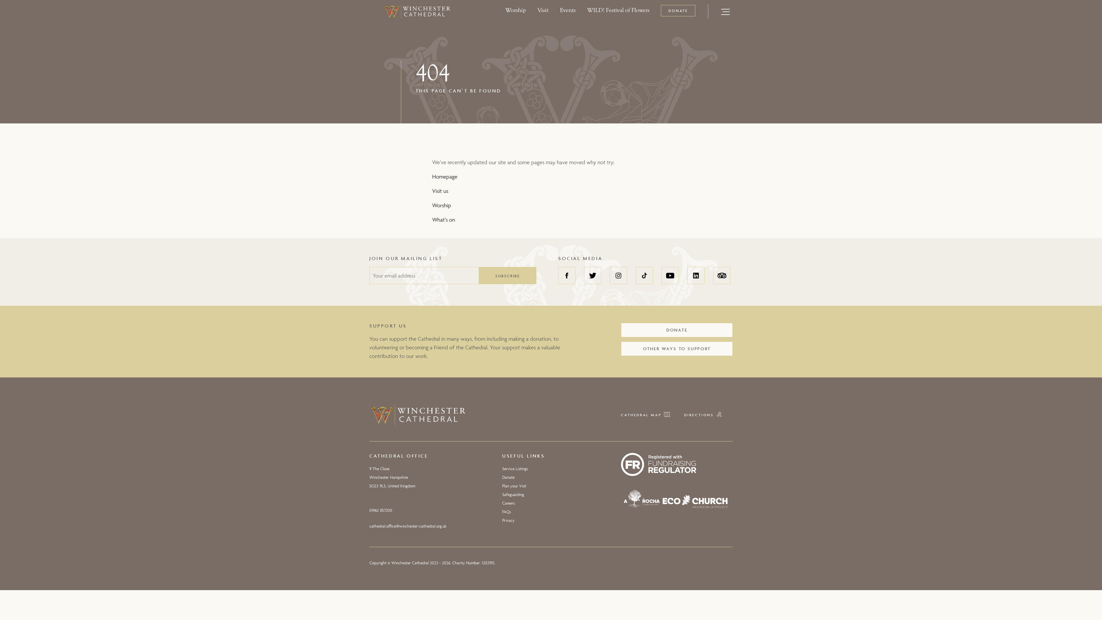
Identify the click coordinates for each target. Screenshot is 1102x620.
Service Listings (515, 468)
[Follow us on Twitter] (592, 275)
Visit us (440, 190)
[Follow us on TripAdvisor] (721, 275)
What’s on (443, 219)
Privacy (508, 520)
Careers (508, 503)
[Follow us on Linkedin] (696, 275)
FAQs (506, 511)
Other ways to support (677, 348)
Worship (515, 10)
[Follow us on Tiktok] (644, 275)
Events (568, 10)
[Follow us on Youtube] (670, 275)
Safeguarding (513, 494)
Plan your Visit (514, 486)
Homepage (444, 176)
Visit (543, 10)
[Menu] (725, 11)
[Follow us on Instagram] (618, 275)
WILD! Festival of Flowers (618, 10)
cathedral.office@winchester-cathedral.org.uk (407, 526)
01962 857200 (380, 510)
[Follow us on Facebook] (566, 275)
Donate (678, 10)
